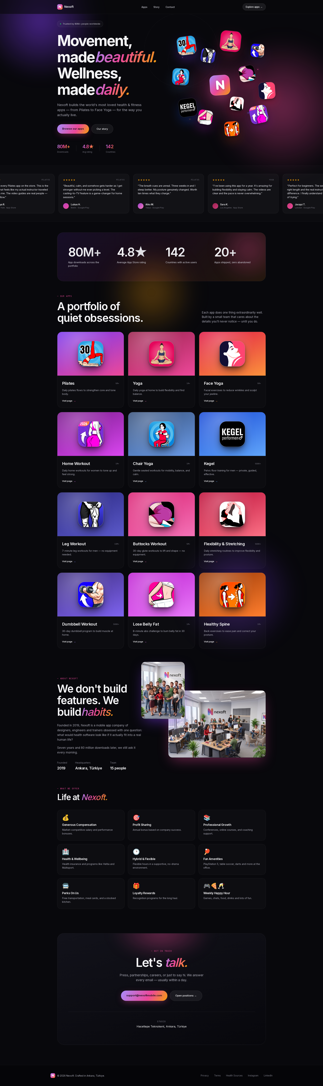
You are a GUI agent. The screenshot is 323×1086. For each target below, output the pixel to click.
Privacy (205, 1075)
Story (156, 7)
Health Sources (234, 1075)
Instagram (253, 1075)
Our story (102, 128)
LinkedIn (268, 1075)
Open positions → (186, 995)
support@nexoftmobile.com (144, 995)
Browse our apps (73, 128)
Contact (170, 7)
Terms (217, 1075)
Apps (144, 7)
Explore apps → (254, 7)
